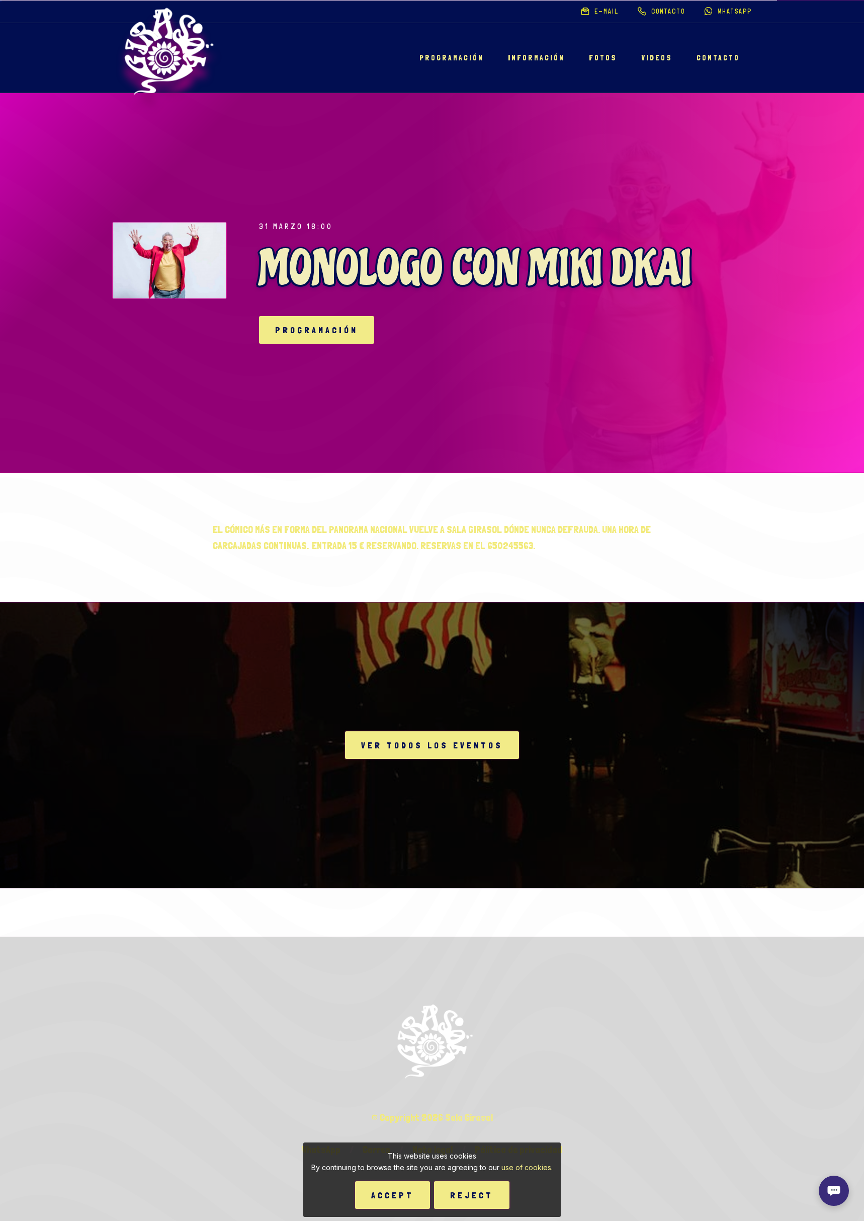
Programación (451, 57)
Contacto (718, 57)
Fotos (603, 57)
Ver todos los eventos (432, 745)
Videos (656, 57)
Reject (471, 1195)
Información (536, 57)
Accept (392, 1195)
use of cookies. (527, 1167)
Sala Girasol (469, 1117)
